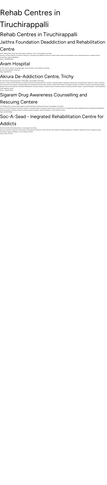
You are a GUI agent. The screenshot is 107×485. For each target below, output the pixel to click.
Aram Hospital (15, 63)
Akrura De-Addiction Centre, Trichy (37, 76)
